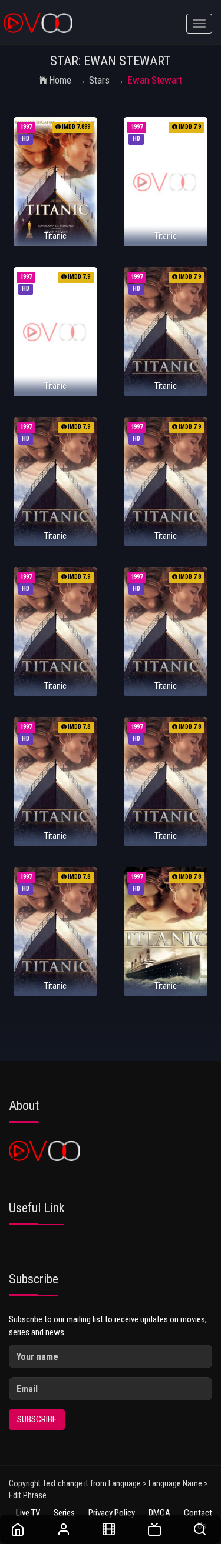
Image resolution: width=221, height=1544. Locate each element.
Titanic (55, 236)
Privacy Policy (111, 1513)
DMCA (159, 1513)
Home (60, 80)
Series (64, 1513)
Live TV (28, 1513)
